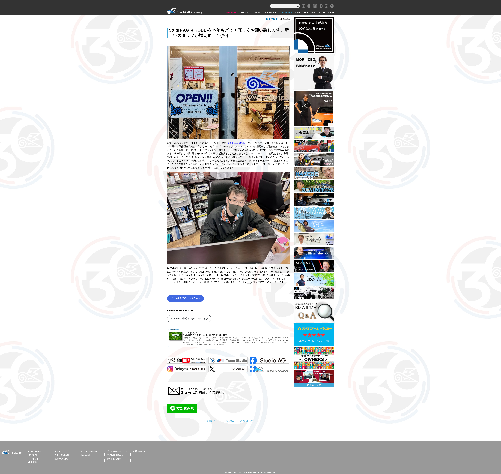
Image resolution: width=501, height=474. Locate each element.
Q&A (313, 12)
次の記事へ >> (247, 421)
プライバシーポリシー (117, 451)
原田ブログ (272, 19)
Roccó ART (86, 455)
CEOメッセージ (35, 451)
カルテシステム (61, 459)
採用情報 (32, 462)
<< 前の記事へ (210, 421)
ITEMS (244, 12)
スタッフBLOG (61, 455)
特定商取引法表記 (115, 455)
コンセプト (33, 459)
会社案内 (32, 455)
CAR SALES (270, 12)
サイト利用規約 (114, 459)
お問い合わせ (139, 451)
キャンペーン (232, 12)
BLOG (322, 12)
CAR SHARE (285, 12)
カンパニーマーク (88, 451)
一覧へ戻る (228, 421)
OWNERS (255, 12)
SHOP (331, 12)
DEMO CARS (301, 12)
